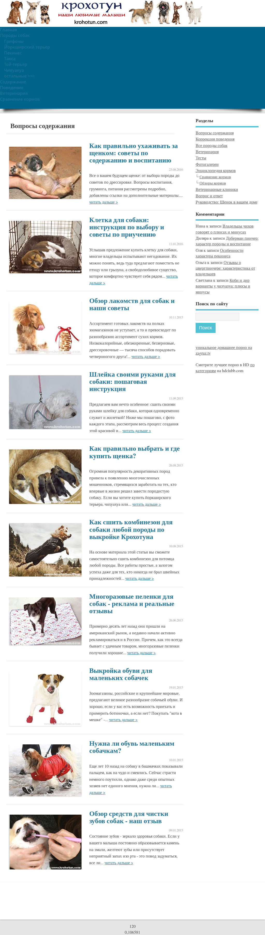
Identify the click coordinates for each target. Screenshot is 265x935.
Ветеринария (14, 93)
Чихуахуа (14, 70)
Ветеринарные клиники (217, 189)
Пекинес (13, 53)
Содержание (13, 82)
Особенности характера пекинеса (220, 253)
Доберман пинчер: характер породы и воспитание (227, 240)
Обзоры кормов (213, 182)
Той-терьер (15, 64)
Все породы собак (211, 145)
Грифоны (14, 41)
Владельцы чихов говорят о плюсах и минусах (225, 228)
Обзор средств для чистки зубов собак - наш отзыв (128, 816)
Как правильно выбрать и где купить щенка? (134, 451)
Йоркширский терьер (27, 47)
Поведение (11, 87)
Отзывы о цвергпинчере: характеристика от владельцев (225, 268)
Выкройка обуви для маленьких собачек (120, 673)
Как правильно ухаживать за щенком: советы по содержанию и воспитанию (133, 153)
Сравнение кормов (20, 99)
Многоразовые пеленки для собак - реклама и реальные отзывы (131, 603)
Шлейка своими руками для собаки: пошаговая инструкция (132, 381)
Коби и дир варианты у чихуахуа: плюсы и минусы (223, 285)
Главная (8, 30)
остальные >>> (19, 76)
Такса (10, 58)
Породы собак (15, 35)
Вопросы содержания (215, 132)
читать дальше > (103, 202)
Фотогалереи (207, 164)
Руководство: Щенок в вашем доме (226, 202)
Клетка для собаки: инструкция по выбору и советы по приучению (126, 227)
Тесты (201, 157)
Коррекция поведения (215, 139)
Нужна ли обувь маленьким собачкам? (131, 746)
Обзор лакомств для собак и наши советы (132, 304)
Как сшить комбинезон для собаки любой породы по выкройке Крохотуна (131, 529)
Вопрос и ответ (209, 195)
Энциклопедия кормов (216, 170)
